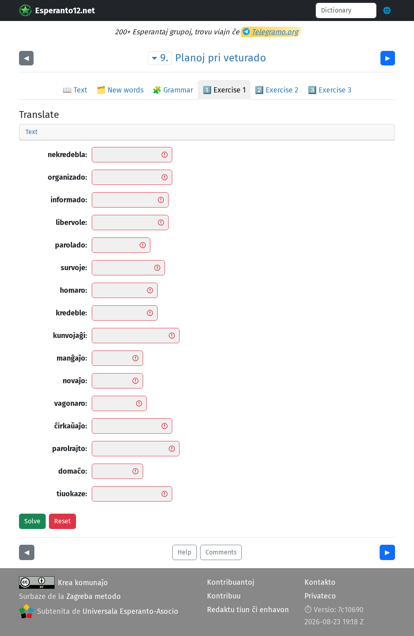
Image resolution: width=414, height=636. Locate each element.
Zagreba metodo (93, 596)
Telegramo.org (274, 31)
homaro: (73, 290)
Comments (221, 552)
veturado (245, 58)
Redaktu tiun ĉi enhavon (248, 609)
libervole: (71, 222)
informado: (69, 199)
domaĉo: (72, 471)
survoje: (74, 267)
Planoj (190, 58)
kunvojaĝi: (70, 335)
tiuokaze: (72, 493)
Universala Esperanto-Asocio (130, 611)
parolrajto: (69, 448)
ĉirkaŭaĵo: (70, 426)
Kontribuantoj (230, 582)
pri (214, 58)
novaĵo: (75, 380)
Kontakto (320, 582)
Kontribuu (224, 596)
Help (184, 552)
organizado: (67, 177)
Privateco (320, 596)
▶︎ (387, 58)
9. (164, 58)
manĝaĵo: (72, 358)
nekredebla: (67, 154)
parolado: (71, 245)
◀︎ (26, 58)
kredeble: (71, 313)
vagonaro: (70, 403)
